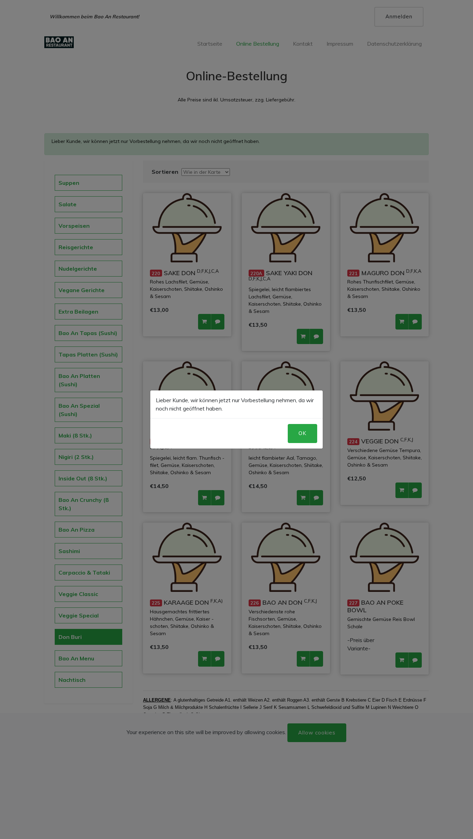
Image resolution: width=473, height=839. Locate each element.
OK (302, 433)
